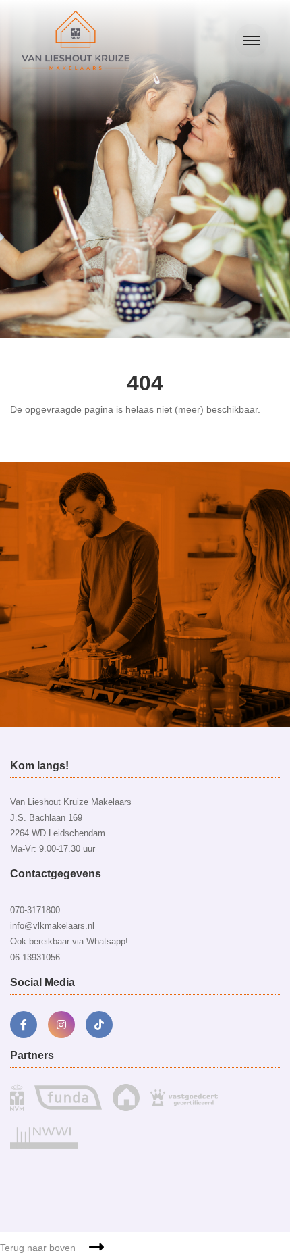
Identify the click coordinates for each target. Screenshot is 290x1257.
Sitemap (153, 1198)
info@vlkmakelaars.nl (52, 926)
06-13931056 (35, 957)
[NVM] (17, 1097)
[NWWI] (44, 1134)
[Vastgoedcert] (184, 1097)
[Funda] (68, 1097)
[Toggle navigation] (251, 40)
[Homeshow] (126, 1097)
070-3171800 (35, 910)
